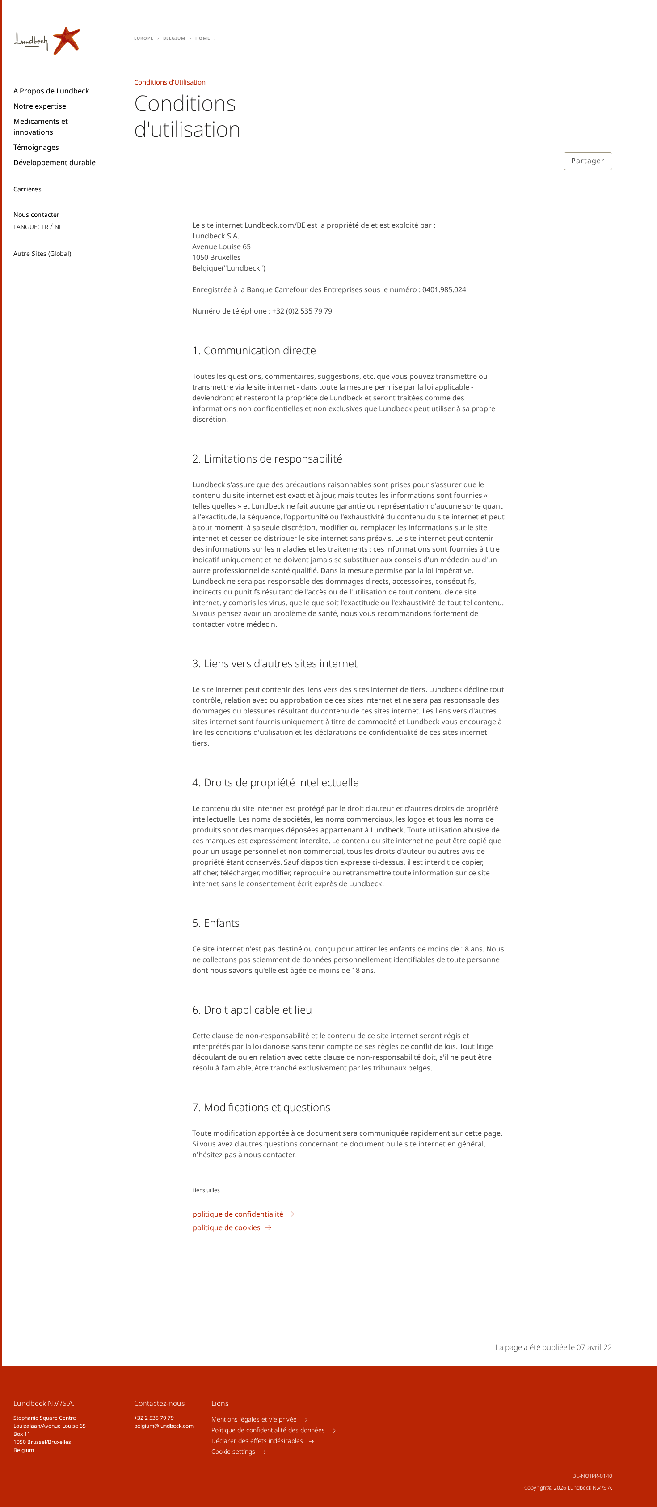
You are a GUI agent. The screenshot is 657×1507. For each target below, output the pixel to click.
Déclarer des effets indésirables (257, 1441)
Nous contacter (36, 214)
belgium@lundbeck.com (164, 1426)
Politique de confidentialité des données (268, 1430)
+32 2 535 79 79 (154, 1418)
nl (58, 226)
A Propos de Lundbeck (51, 91)
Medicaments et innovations (40, 126)
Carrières (27, 189)
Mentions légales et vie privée (254, 1419)
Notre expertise (39, 106)
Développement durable (54, 162)
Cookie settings (233, 1452)
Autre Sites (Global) (42, 253)
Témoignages (36, 147)
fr (45, 226)
